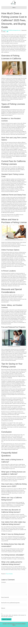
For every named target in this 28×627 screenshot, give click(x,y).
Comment (3, 582)
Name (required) (5, 597)
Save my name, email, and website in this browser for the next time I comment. (13, 616)
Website (3, 608)
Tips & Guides (9, 573)
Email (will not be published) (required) (10, 602)
